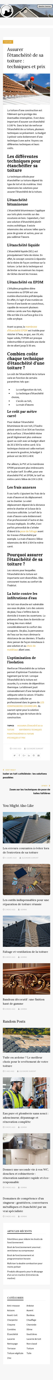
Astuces (11, 1310)
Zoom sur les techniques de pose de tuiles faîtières (29, 791)
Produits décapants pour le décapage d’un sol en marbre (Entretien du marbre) (25, 1275)
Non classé (32, 1343)
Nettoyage (12, 1343)
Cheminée (31, 1324)
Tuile (29, 1353)
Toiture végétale (15, 1353)
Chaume (11, 1324)
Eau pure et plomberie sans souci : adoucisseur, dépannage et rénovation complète (25, 1117)
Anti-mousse (13, 1305)
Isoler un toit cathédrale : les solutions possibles (25, 775)
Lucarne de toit (34, 1338)
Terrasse (11, 1348)
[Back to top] (50, 1377)
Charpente (12, 1319)
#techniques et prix (16, 738)
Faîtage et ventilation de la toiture (25, 951)
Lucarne (11, 1338)
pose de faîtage (28, 531)
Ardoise (30, 1305)
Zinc (9, 1358)
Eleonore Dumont (35, 748)
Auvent (30, 1310)
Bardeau (30, 1315)
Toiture (8, 42)
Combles (11, 1329)
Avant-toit (12, 1315)
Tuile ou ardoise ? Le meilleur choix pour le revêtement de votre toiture (25, 1062)
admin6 (23, 909)
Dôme (29, 1329)
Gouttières (32, 1334)
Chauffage (31, 1319)
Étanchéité (12, 1334)
